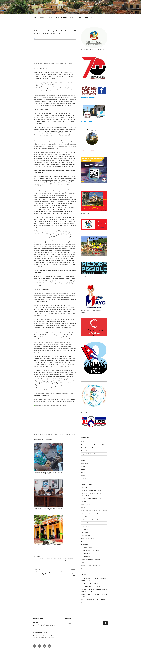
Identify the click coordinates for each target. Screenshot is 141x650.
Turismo (79, 17)
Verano (83, 568)
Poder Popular (84, 532)
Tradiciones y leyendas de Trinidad (90, 550)
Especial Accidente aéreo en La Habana (91, 490)
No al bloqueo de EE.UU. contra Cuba (90, 520)
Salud (82, 541)
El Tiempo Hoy (84, 487)
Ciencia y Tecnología (86, 451)
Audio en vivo (88, 17)
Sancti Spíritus (60, 560)
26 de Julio (83, 441)
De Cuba (41, 17)
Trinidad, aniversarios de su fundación (90, 559)
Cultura (72, 17)
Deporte (83, 475)
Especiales (83, 501)
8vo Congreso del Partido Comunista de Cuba (93, 444)
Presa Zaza (50, 560)
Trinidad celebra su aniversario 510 (90, 583)
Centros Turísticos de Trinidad (88, 447)
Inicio (34, 17)
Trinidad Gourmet (85, 553)
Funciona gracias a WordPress (72, 646)
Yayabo (68, 560)
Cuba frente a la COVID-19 (88, 457)
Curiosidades (84, 463)
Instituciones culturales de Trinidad (90, 513)
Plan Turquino (84, 529)
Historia (83, 507)
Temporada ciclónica (86, 547)
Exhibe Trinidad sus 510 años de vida (90, 586)
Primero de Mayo (85, 535)
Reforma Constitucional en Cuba (89, 538)
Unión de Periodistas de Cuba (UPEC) (90, 565)
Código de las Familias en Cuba (89, 454)
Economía (83, 478)
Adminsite (47, 28)
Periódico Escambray (65, 558)
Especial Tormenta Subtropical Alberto (91, 498)
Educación (83, 481)
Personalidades (85, 526)
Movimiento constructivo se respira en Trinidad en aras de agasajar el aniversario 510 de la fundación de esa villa (94, 601)
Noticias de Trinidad (61, 17)
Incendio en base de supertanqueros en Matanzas (94, 510)
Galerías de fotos (85, 504)
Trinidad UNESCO (85, 556)
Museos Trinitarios (85, 517)
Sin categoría (84, 544)
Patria (55, 558)
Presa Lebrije (40, 560)
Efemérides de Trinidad (87, 484)
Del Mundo (50, 17)
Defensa (83, 469)
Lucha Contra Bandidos (44, 558)
